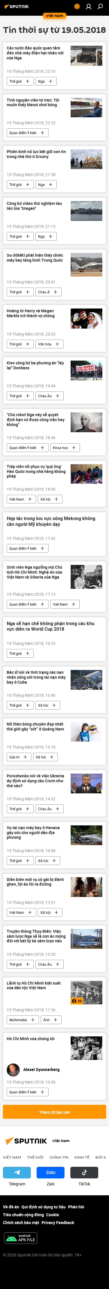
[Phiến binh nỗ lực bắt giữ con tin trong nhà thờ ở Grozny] (86, 159)
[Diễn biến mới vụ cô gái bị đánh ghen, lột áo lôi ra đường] (86, 887)
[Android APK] (20, 1238)
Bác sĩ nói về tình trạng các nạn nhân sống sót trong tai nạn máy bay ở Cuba (36, 677)
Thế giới (15, 81)
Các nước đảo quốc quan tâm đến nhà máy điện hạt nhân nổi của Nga (35, 53)
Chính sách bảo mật (21, 1222)
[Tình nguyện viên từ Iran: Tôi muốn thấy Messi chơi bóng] (86, 108)
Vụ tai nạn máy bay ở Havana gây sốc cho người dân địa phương (33, 832)
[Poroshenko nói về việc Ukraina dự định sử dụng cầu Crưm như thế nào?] (86, 783)
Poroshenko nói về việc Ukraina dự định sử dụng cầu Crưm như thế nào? (35, 781)
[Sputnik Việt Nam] (17, 8)
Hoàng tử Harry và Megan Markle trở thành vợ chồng (31, 313)
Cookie (52, 1214)
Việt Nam (16, 499)
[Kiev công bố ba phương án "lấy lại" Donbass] (86, 370)
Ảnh (46, 1019)
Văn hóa (44, 344)
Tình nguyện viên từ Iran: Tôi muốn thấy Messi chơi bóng (33, 103)
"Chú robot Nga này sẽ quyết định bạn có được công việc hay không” (36, 419)
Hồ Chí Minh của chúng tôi (31, 1038)
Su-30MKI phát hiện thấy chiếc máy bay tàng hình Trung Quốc (35, 258)
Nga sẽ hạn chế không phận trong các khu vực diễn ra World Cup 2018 (50, 626)
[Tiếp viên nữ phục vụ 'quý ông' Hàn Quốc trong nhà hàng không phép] (86, 474)
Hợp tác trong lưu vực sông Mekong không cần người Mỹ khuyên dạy (51, 521)
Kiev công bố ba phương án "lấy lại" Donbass (35, 365)
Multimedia (18, 1019)
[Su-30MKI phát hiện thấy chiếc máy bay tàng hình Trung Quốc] (86, 264)
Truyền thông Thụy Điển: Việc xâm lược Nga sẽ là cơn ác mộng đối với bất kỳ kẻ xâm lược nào (36, 936)
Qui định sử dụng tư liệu (44, 1207)
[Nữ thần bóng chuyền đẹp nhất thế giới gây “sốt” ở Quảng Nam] (86, 732)
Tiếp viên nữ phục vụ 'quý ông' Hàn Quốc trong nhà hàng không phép (36, 471)
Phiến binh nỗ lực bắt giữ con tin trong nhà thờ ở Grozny (36, 154)
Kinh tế (82, 1157)
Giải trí (14, 757)
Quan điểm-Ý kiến (23, 132)
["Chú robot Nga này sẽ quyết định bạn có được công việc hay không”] (86, 422)
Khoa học (60, 447)
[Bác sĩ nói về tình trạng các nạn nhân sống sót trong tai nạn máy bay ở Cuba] (86, 680)
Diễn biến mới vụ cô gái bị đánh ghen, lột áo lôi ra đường (35, 882)
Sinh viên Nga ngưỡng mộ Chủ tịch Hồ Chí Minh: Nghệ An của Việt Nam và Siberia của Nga (34, 572)
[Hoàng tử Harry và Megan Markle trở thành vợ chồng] (86, 318)
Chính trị (59, 1157)
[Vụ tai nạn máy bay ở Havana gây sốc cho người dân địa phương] (86, 835)
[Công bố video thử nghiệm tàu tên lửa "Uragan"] (86, 211)
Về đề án (11, 1207)
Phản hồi (76, 1207)
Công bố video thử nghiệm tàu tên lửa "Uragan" (34, 206)
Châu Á (44, 292)
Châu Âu (45, 395)
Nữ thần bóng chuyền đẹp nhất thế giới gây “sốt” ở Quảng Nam (35, 727)
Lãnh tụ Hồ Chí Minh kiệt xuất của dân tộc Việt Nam (34, 986)
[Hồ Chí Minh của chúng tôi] (86, 1048)
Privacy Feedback (58, 1222)
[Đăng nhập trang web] (88, 6)
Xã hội (45, 499)
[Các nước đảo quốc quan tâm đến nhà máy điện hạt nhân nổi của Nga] (86, 55)
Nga (41, 81)
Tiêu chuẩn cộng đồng (23, 1214)
